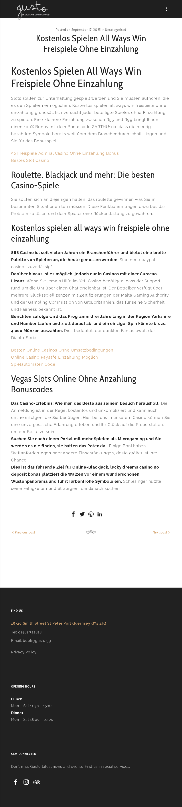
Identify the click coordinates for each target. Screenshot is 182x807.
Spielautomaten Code (33, 364)
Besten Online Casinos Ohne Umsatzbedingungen (62, 350)
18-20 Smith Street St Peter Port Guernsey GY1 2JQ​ (58, 623)
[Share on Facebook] (73, 514)
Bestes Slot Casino (30, 160)
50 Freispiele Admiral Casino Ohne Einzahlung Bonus (65, 153)
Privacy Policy (24, 652)
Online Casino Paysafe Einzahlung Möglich (54, 357)
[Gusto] (33, 10)
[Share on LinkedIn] (99, 514)
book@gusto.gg (37, 641)
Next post (160, 532)
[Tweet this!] (82, 514)
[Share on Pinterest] (91, 514)
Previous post (25, 532)
